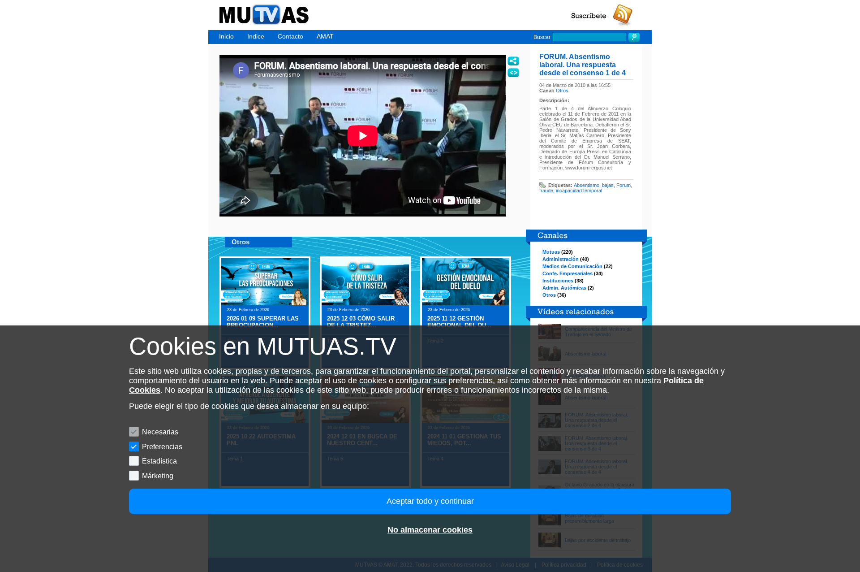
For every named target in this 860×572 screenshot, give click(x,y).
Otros (562, 90)
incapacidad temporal (579, 190)
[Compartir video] (513, 60)
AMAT (325, 36)
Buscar (541, 37)
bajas (608, 185)
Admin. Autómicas (564, 287)
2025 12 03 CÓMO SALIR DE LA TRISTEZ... (361, 322)
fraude (546, 190)
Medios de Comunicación (572, 266)
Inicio (226, 36)
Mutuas (551, 252)
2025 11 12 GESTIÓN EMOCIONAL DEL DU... (459, 322)
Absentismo (586, 185)
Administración (560, 259)
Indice (255, 36)
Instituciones (557, 280)
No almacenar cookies (430, 529)
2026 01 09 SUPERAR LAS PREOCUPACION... (263, 322)
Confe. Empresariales (567, 273)
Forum (623, 185)
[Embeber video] (513, 72)
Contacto (290, 36)
